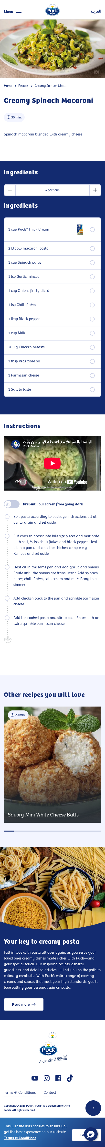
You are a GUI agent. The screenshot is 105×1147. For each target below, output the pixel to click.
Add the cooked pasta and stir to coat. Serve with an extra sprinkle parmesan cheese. (56, 621)
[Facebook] (58, 1078)
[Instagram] (47, 1078)
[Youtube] (35, 1078)
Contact (49, 1092)
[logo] (52, 10)
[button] (91, 1134)
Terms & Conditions (20, 1138)
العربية (95, 11)
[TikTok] (70, 1078)
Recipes (23, 86)
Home (8, 86)
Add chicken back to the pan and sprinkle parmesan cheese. (56, 601)
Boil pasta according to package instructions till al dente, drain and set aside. (54, 519)
